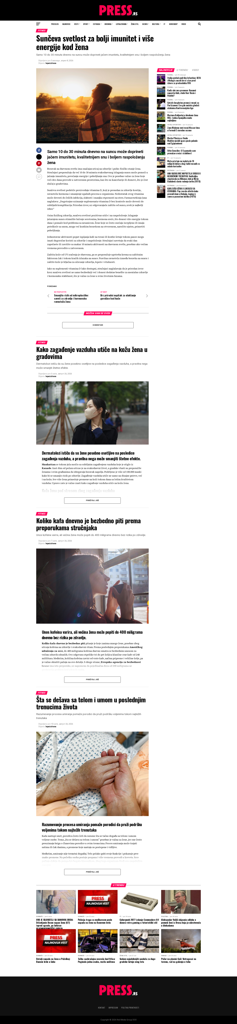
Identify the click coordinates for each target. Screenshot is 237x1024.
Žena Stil (135, 24)
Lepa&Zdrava (121, 24)
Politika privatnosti (130, 1007)
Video (183, 24)
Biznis (145, 24)
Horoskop (173, 24)
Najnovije (66, 24)
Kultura (155, 24)
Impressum (113, 1007)
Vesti (76, 24)
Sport (85, 24)
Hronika (108, 24)
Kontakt (101, 1007)
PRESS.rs (55, 24)
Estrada (96, 24)
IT (164, 24)
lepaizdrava (51, 63)
